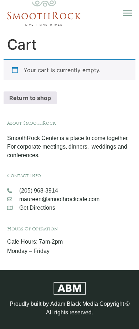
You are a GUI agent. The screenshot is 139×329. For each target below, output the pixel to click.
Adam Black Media (74, 304)
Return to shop (30, 97)
